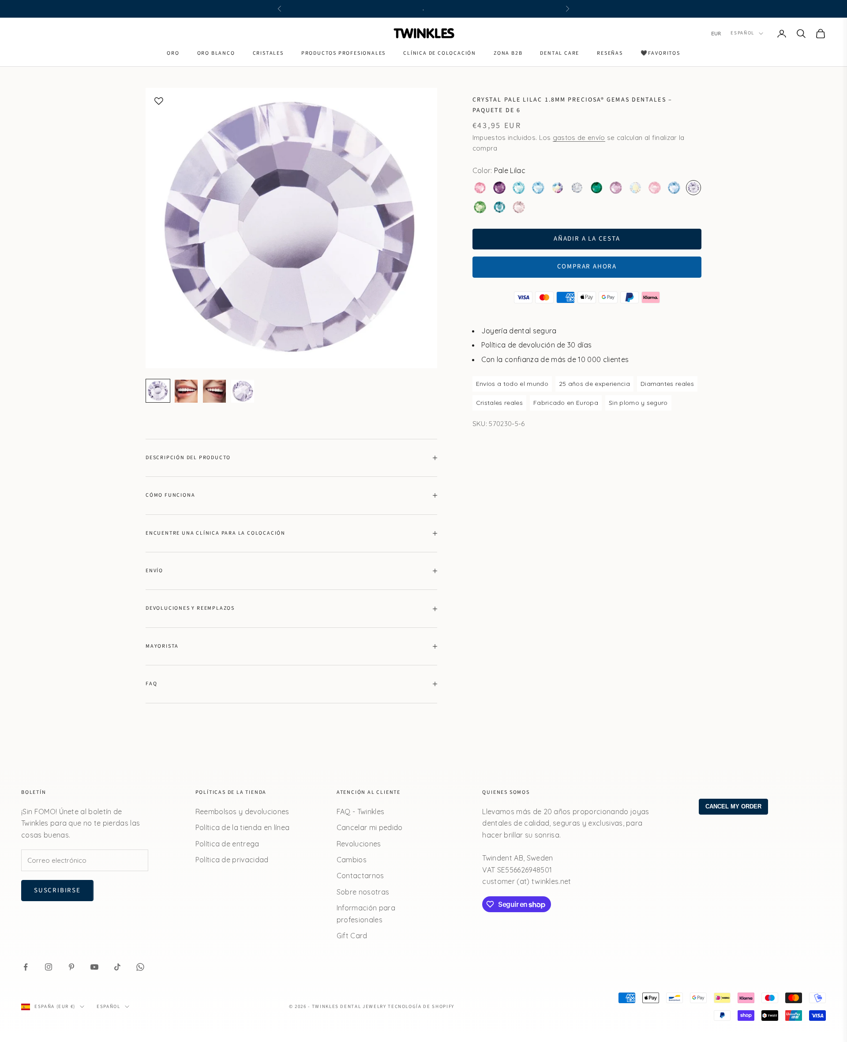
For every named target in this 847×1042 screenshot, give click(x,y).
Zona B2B (508, 53)
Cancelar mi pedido (370, 827)
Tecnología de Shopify (421, 1006)
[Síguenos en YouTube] (94, 967)
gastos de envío (579, 137)
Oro (173, 53)
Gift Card (352, 935)
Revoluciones (359, 843)
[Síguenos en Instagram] (48, 967)
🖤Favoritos (660, 53)
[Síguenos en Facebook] (25, 967)
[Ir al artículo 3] (214, 391)
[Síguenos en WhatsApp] (140, 967)
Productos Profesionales (343, 53)
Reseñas (610, 53)
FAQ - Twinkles (360, 811)
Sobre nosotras (363, 891)
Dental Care (559, 53)
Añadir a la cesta (587, 238)
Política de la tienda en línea (242, 827)
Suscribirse (57, 890)
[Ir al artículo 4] (242, 391)
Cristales (268, 53)
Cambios (352, 859)
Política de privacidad (232, 859)
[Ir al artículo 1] (158, 391)
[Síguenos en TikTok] (117, 967)
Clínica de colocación (439, 53)
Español (742, 33)
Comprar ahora (587, 266)
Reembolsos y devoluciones (242, 811)
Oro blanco (216, 53)
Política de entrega (227, 843)
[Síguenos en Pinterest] (71, 967)
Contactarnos (360, 875)
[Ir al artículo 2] (186, 391)
